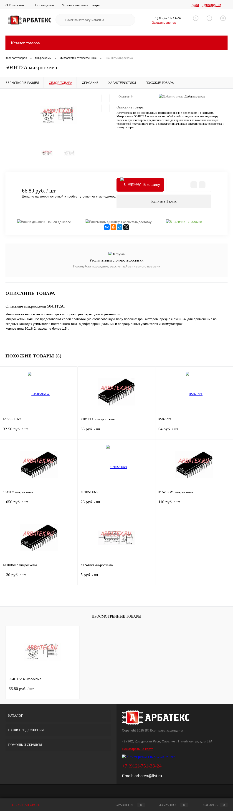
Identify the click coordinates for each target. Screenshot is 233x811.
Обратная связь (25, 805)
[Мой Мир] (119, 227)
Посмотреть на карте (137, 749)
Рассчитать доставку (136, 222)
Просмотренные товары (116, 616)
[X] (126, 227)
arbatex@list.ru (148, 776)
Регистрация (212, 5)
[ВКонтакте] (107, 227)
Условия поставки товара (81, 5)
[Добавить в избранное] (105, 98)
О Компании (14, 5)
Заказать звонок (164, 22)
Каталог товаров (25, 43)
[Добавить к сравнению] (105, 108)
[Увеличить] (58, 115)
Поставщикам (43, 5)
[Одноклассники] (113, 227)
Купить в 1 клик (164, 201)
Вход (195, 5)
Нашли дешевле (59, 222)
